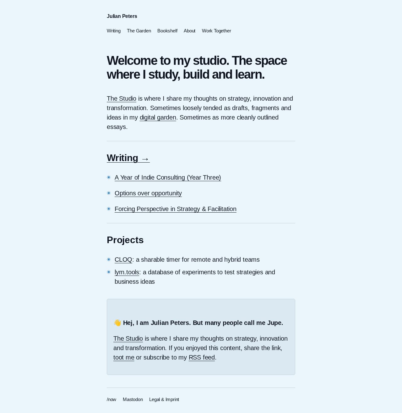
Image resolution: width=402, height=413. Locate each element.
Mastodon (133, 399)
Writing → (128, 158)
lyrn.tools (127, 272)
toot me (123, 357)
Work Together (216, 30)
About (189, 30)
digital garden (158, 117)
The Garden (139, 30)
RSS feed (202, 357)
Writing (114, 30)
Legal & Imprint (164, 399)
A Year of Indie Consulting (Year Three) (168, 177)
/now (111, 399)
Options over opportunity (148, 193)
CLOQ (123, 259)
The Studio (121, 98)
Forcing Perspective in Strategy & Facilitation (175, 208)
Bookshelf (167, 30)
